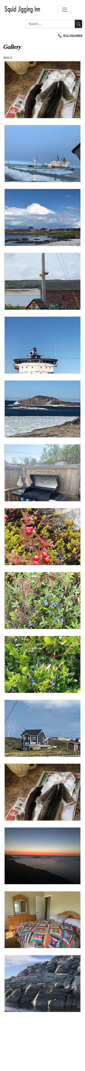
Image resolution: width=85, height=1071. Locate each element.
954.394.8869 (72, 36)
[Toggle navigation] (64, 9)
